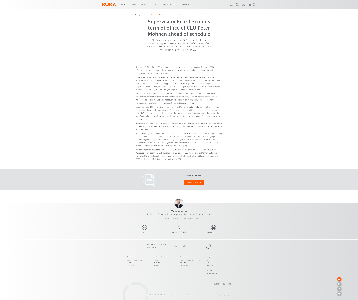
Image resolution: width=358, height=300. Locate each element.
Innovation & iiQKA (169, 4)
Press (208, 268)
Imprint (172, 295)
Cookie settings (189, 295)
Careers (209, 260)
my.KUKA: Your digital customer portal (190, 260)
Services (156, 4)
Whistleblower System (212, 273)
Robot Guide (157, 260)
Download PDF (192, 183)
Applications (145, 4)
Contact (129, 262)
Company (184, 4)
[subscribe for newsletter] (208, 246)
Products (123, 4)
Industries (134, 4)
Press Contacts (131, 265)
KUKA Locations (211, 265)
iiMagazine (209, 270)
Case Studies (157, 262)
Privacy (179, 295)
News (136, 15)
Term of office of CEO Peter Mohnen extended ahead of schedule (162, 15)
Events (208, 262)
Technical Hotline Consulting (134, 260)
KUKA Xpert (183, 262)
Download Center (184, 265)
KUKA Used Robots (159, 265)
